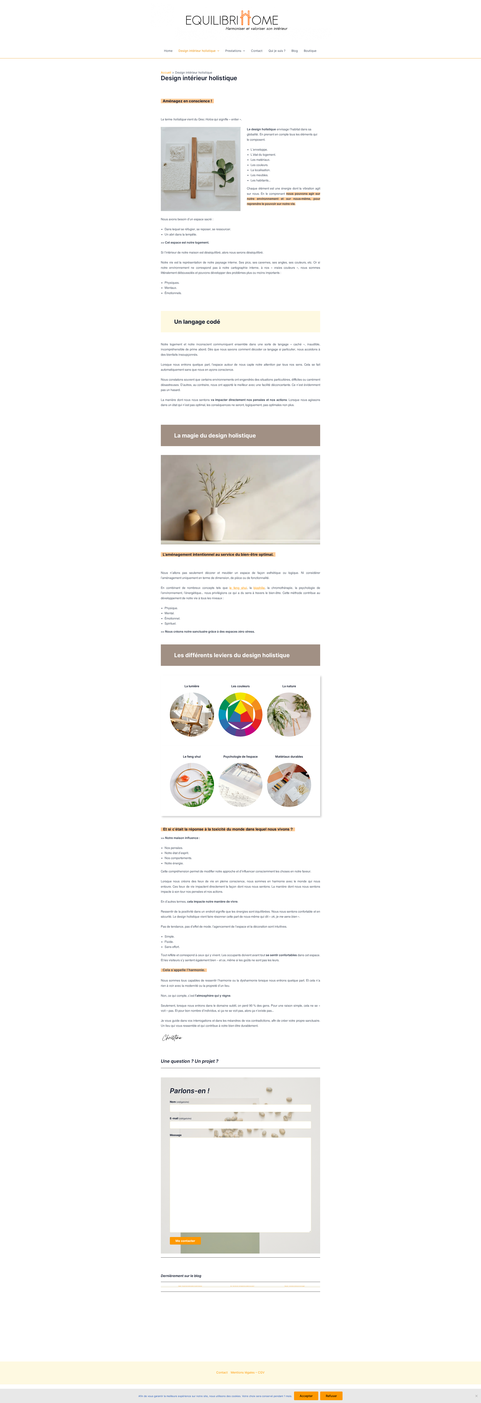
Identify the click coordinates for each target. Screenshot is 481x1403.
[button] (217, 50)
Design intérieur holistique (197, 51)
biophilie (259, 587)
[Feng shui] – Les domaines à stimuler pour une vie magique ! (294, 1286)
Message (176, 1135)
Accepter (306, 1396)
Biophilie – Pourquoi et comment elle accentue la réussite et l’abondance (190, 1286)
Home (168, 51)
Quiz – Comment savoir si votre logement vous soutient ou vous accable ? (242, 1286)
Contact (256, 51)
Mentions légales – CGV (248, 1372)
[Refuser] (476, 1396)
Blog (294, 51)
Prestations (233, 51)
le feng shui (238, 587)
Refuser (331, 1396)
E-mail (180, 1118)
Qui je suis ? (276, 51)
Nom (179, 1101)
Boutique (310, 51)
